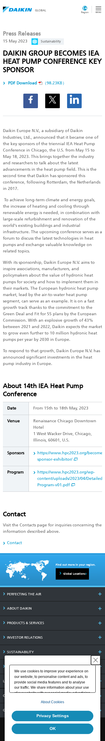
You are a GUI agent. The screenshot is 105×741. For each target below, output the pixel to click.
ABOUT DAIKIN (19, 608)
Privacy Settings (52, 715)
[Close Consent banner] (95, 660)
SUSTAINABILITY (20, 652)
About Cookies (52, 702)
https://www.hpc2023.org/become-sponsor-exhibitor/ (70, 456)
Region (85, 12)
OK (53, 728)
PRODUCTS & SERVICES (25, 623)
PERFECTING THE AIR (24, 594)
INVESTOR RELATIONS (25, 637)
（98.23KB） (37, 83)
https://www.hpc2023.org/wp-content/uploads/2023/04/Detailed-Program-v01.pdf (70, 478)
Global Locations (74, 573)
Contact (14, 542)
